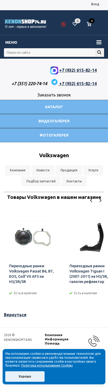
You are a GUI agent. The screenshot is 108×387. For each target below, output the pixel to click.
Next (100, 200)
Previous (91, 200)
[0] (91, 24)
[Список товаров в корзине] (91, 26)
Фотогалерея (54, 135)
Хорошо (25, 376)
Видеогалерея (54, 121)
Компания (53, 335)
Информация (56, 339)
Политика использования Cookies (47, 365)
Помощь (52, 343)
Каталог (54, 107)
